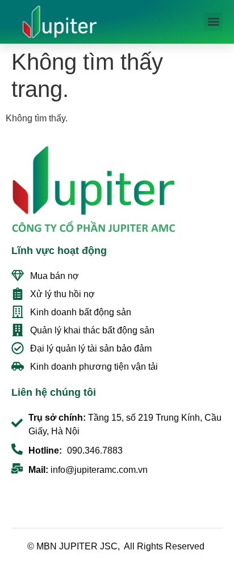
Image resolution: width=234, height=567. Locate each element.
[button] (213, 21)
